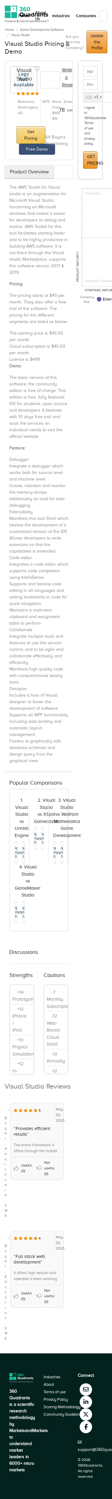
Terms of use (55, 1392)
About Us (40, 16)
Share (50, 80)
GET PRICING (92, 160)
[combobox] (93, 97)
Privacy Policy (56, 1399)
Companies (86, 15)
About (49, 1384)
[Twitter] (86, 1414)
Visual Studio (20, 35)
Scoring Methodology (62, 1407)
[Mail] (86, 1389)
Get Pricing (30, 135)
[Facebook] (86, 1427)
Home (9, 29)
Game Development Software (42, 29)
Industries (61, 15)
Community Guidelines (63, 1414)
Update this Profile (97, 41)
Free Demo (37, 149)
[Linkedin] (86, 1402)
